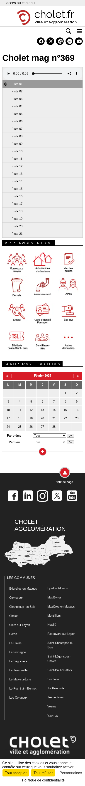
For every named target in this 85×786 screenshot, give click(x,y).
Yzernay (52, 715)
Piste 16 (17, 196)
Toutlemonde (55, 688)
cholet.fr (54, 14)
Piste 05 (17, 114)
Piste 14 (17, 181)
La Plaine (15, 643)
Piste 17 (17, 203)
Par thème (14, 435)
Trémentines (55, 697)
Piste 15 (17, 188)
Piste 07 (17, 129)
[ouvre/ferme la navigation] (79, 31)
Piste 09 (17, 144)
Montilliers (54, 615)
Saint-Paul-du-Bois (59, 670)
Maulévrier (54, 597)
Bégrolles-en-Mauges (23, 588)
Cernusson (16, 597)
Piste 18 (17, 211)
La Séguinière (18, 661)
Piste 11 (17, 159)
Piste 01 (17, 84)
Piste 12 (17, 166)
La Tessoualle (18, 670)
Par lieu (14, 442)
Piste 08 (17, 136)
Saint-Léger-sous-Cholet (58, 659)
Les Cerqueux (18, 697)
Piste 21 (17, 233)
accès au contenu (20, 3)
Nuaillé (51, 624)
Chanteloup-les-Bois (22, 606)
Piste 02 (17, 91)
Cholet (13, 616)
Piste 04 (17, 106)
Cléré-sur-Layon (19, 625)
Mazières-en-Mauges (61, 606)
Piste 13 (17, 173)
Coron (13, 634)
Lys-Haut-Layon (57, 588)
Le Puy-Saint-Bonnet (22, 688)
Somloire (53, 679)
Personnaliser (71, 772)
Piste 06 (17, 121)
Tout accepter (16, 772)
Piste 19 (17, 218)
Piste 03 (17, 99)
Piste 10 (17, 151)
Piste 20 (17, 226)
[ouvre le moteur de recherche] (68, 31)
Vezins (51, 706)
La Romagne (17, 652)
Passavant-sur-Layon (61, 633)
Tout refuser (43, 772)
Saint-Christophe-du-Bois (60, 645)
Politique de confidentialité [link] (43, 780)
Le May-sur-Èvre (20, 679)
